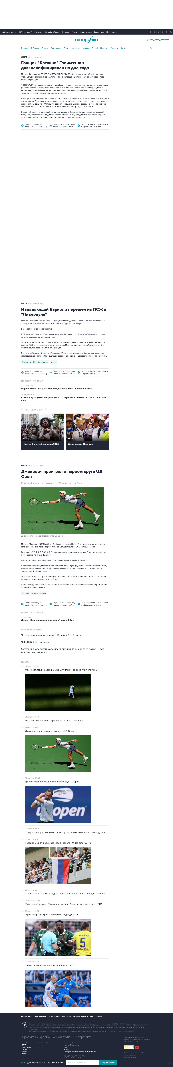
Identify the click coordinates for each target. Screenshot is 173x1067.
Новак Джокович (39, 593)
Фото (123, 48)
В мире (45, 48)
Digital (95, 48)
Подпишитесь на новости (44, 1062)
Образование (99, 32)
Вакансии (66, 1016)
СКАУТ (24, 1049)
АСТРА (24, 1054)
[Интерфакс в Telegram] (68, 1056)
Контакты (25, 1016)
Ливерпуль (26, 362)
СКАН (66, 1047)
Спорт (66, 48)
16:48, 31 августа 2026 (36, 304)
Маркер (24, 1052)
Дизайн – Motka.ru (130, 1057)
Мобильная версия (9, 32)
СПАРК (24, 1045)
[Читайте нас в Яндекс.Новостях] (65, 1056)
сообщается (39, 323)
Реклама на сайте (80, 1016)
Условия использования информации (136, 1053)
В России (35, 48)
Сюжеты (114, 48)
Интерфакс (86, 39)
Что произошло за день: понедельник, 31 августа (68, 163)
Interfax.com (38, 32)
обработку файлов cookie (126, 1031)
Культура (76, 48)
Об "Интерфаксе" (25, 32)
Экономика (56, 48)
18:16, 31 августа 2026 (35, 146)
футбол (40, 273)
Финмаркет (66, 32)
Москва (85, 48)
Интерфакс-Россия (52, 32)
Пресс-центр (54, 1016)
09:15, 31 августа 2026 (36, 466)
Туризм (75, 32)
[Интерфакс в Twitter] (72, 1056)
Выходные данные (130, 1055)
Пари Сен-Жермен (40, 362)
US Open (25, 593)
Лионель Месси (28, 273)
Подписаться (108, 1062)
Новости (104, 48)
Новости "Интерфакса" (71, 1045)
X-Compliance (26, 1047)
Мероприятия (111, 32)
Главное (25, 48)
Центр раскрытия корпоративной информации (80, 1052)
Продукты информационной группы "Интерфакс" (56, 1037)
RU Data (66, 1049)
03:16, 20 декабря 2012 (36, 57)
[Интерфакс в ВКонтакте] (76, 1056)
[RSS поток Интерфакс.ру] (79, 1056)
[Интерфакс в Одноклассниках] (83, 1056)
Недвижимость (86, 32)
